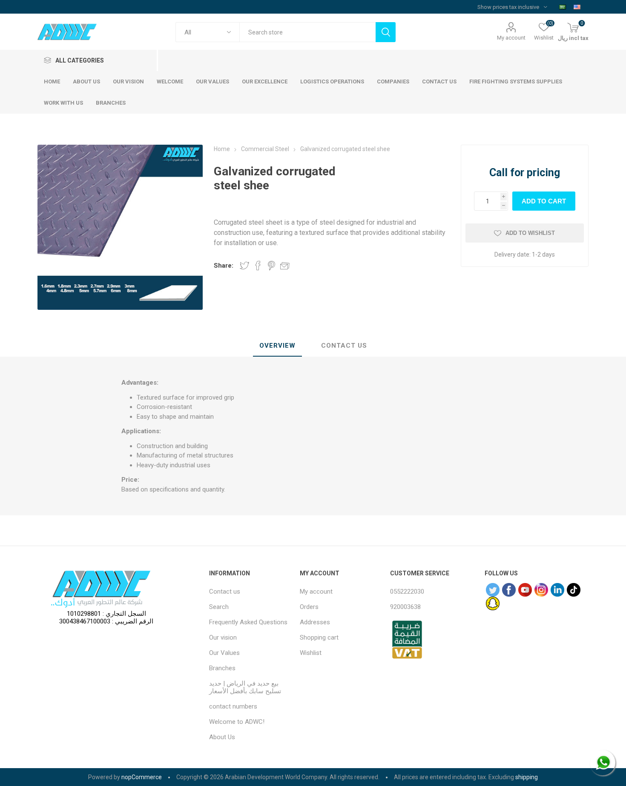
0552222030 (407, 591)
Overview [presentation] (277, 345)
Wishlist (311, 653)
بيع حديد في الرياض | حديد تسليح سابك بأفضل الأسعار (245, 687)
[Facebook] (509, 590)
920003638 (405, 607)
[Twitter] (493, 590)
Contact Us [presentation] (344, 345)
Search (219, 607)
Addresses (315, 622)
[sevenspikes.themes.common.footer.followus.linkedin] (557, 590)
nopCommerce (141, 777)
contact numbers (233, 706)
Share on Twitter (244, 265)
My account (511, 37)
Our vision (223, 637)
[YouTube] (525, 590)
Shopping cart (319, 637)
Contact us (224, 591)
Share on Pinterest (271, 265)
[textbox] (307, 32)
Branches (222, 668)
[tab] (277, 346)
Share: (223, 265)
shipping (526, 777)
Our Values (224, 653)
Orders (309, 607)
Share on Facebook (258, 265)
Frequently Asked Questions (248, 622)
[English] (577, 7)
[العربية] (562, 7)
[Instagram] (541, 590)
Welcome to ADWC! (236, 722)
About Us (222, 737)
